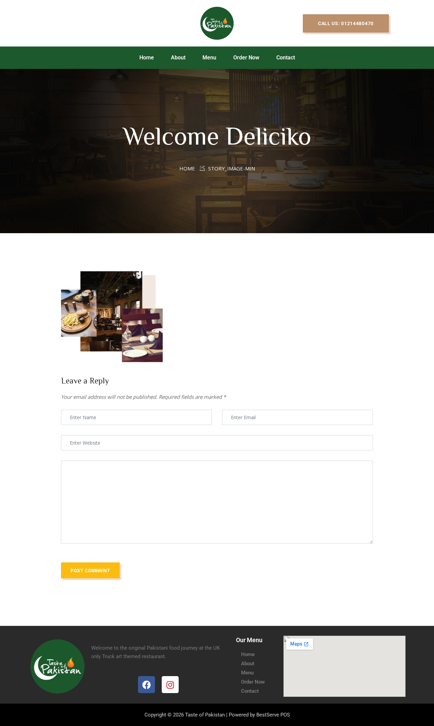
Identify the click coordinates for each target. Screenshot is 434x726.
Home (146, 57)
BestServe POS (273, 715)
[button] (346, 23)
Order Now (246, 57)
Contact (285, 57)
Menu (209, 57)
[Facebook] (146, 684)
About (178, 57)
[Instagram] (170, 684)
